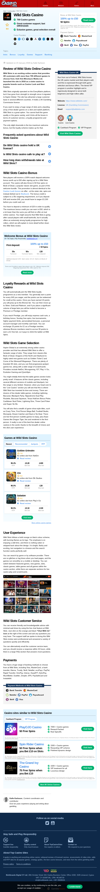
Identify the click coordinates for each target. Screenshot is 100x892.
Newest (9, 444)
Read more (88, 20)
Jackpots (34, 444)
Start (4, 11)
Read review (25, 458)
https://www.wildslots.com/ (76, 101)
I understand (74, 887)
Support (38, 55)
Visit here (27, 518)
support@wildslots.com (75, 109)
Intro (5, 55)
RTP (43, 444)
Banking (48, 55)
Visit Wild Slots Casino (70, 133)
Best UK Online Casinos (50, 785)
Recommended (21, 444)
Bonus (13, 55)
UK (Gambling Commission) (77, 105)
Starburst (25, 194)
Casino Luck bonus (12, 191)
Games (30, 55)
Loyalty (21, 55)
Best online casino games (41, 523)
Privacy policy (8, 864)
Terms (90, 757)
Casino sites (11, 11)
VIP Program (86, 128)
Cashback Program (13, 719)
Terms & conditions (23, 864)
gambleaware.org (32, 238)
